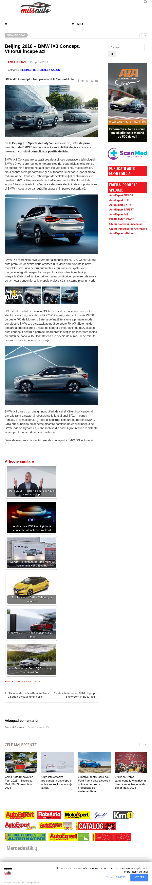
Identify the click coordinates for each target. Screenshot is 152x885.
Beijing (25, 70)
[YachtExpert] (101, 815)
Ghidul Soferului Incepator (125, 224)
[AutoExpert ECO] (68, 837)
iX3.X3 (36, 681)
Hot (43, 70)
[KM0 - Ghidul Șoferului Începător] (123, 815)
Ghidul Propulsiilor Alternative (128, 228)
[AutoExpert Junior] (20, 826)
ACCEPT (139, 877)
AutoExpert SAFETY (121, 209)
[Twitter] (82, 81)
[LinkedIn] (96, 81)
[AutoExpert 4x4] (56, 826)
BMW (7, 681)
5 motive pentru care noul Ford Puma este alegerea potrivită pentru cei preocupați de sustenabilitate (94, 784)
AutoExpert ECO (119, 200)
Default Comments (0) (38, 727)
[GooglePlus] (87, 81)
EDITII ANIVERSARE (121, 219)
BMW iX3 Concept (21, 681)
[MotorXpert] (77, 815)
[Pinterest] (91, 81)
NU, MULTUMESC (116, 877)
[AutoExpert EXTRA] (111, 837)
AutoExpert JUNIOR (121, 195)
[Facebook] (77, 81)
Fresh (35, 70)
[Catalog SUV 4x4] (96, 826)
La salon (53, 70)
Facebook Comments (15, 727)
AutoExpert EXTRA (120, 204)
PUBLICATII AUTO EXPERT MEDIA (122, 171)
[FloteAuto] (49, 815)
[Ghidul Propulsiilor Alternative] (25, 837)
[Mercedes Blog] (22, 848)
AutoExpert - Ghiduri (122, 233)
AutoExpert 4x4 (118, 214)
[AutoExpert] (20, 815)
